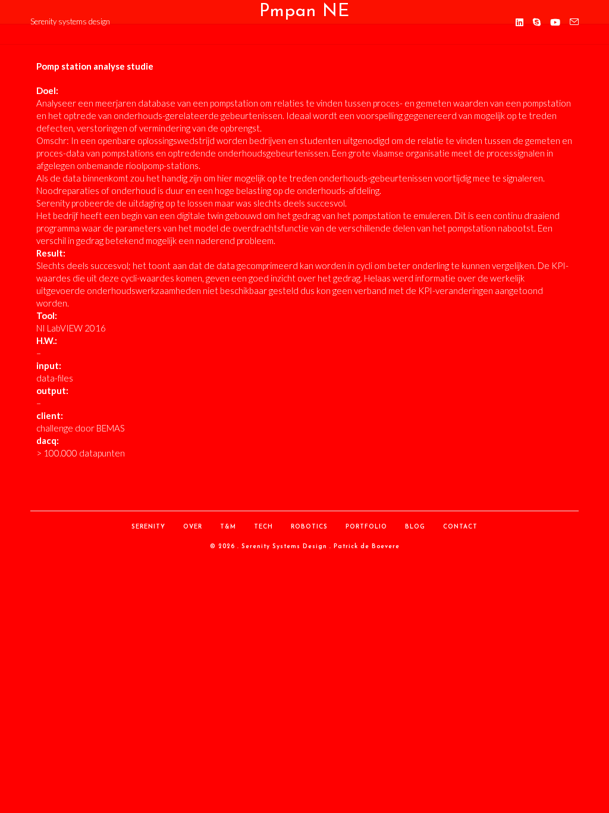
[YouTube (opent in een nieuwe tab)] (555, 22)
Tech (263, 527)
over (192, 527)
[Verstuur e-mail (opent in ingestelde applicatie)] (574, 22)
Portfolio (366, 527)
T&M (228, 527)
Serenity (148, 527)
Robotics (309, 527)
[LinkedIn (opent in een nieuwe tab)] (519, 22)
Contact (460, 527)
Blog (415, 527)
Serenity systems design (70, 21)
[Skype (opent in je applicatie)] (536, 22)
